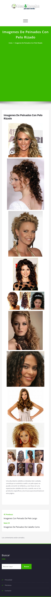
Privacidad (8, 580)
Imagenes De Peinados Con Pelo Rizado (28, 43)
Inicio (10, 43)
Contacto (8, 591)
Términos (8, 585)
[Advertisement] (25, 71)
